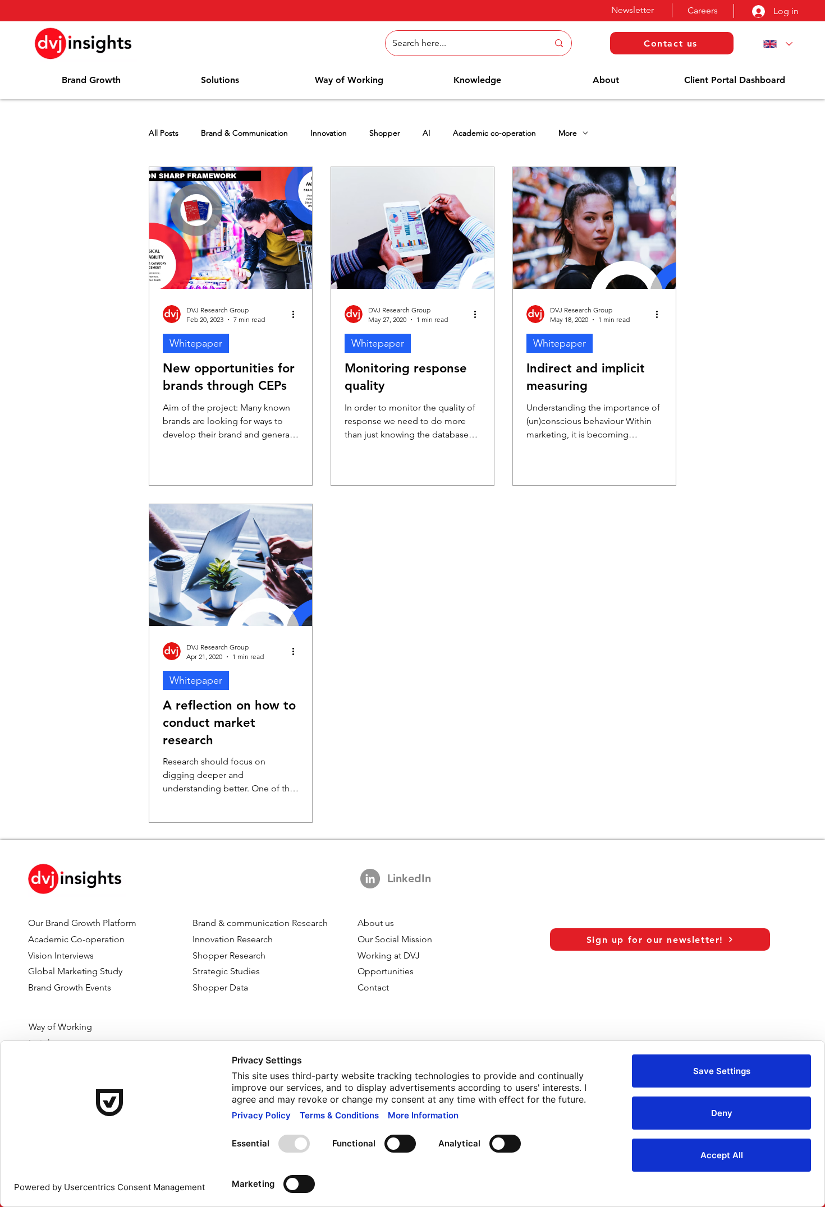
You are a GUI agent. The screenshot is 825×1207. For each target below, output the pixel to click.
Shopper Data (220, 987)
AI (426, 133)
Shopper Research (228, 955)
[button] (90, 80)
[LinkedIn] (370, 878)
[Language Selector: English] (775, 44)
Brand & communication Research (260, 923)
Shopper (384, 133)
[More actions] (297, 314)
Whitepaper (195, 343)
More (567, 133)
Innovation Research (232, 939)
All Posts (163, 133)
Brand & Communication (244, 133)
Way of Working (60, 1026)
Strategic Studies (226, 971)
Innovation (328, 133)
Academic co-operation (494, 133)
